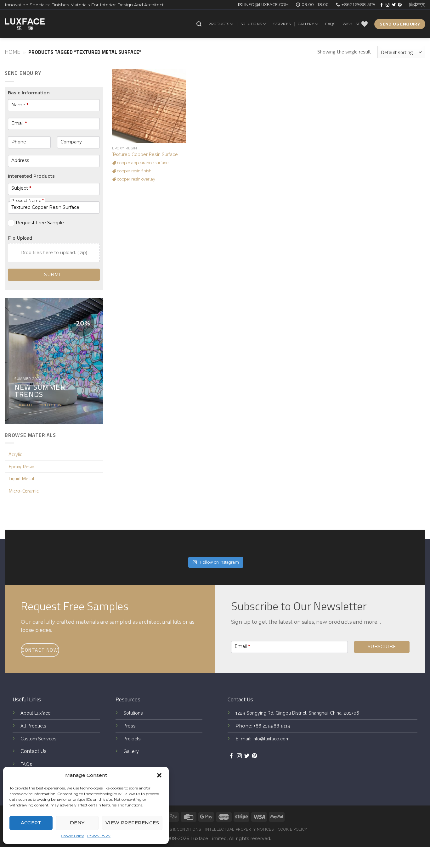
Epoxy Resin (21, 466)
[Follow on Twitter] (394, 5)
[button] (159, 775)
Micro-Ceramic (23, 490)
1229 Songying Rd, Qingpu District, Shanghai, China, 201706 (297, 713)
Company (71, 142)
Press (129, 725)
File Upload (20, 238)
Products (218, 24)
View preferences (132, 823)
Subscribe (382, 646)
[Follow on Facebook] (381, 5)
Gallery (306, 24)
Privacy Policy (98, 836)
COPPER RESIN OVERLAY (135, 179)
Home (12, 52)
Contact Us (33, 751)
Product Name (27, 200)
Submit (53, 274)
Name (19, 105)
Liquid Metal (21, 478)
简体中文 (417, 4)
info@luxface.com (271, 738)
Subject (21, 188)
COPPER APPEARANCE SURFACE (142, 162)
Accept (31, 823)
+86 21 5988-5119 (271, 725)
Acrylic (15, 454)
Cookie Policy (72, 836)
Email (19, 123)
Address (20, 160)
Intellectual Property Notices (239, 829)
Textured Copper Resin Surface (145, 154)
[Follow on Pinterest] (400, 5)
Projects (132, 738)
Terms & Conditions (179, 829)
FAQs (330, 24)
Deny (77, 823)
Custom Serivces (38, 738)
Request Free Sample (40, 223)
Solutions (251, 24)
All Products (33, 725)
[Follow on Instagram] (387, 5)
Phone (18, 142)
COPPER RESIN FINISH (133, 171)
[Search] (198, 24)
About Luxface (35, 713)
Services (282, 24)
